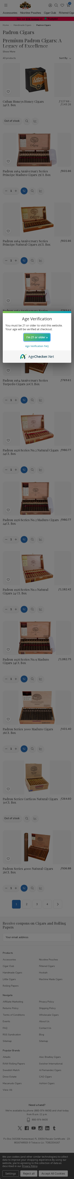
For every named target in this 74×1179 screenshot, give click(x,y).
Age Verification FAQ (37, 346)
